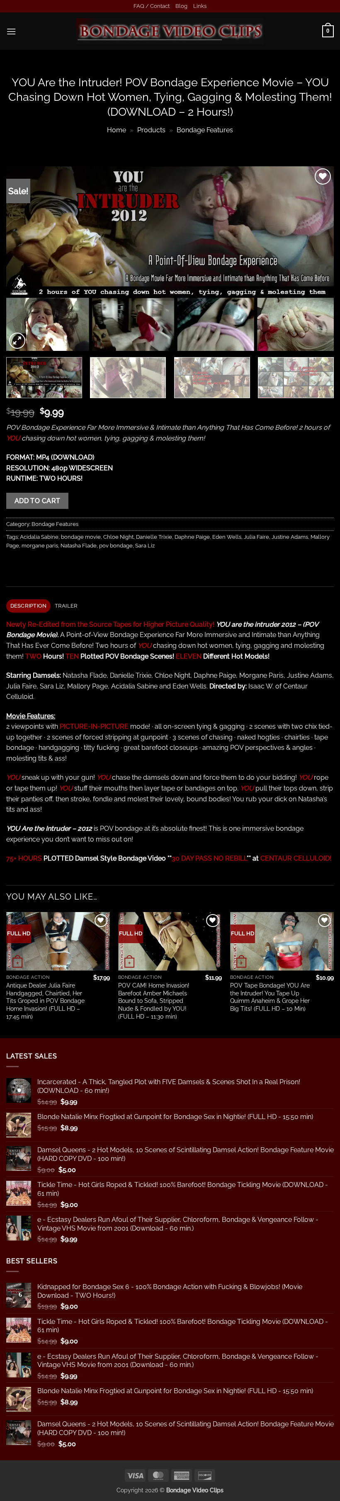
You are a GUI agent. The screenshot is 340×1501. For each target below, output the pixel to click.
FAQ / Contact (152, 6)
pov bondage (116, 546)
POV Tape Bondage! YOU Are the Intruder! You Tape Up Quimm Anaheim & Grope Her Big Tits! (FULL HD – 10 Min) (270, 997)
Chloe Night (118, 537)
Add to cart (38, 501)
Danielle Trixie (154, 537)
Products (151, 130)
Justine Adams (290, 537)
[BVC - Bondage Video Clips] (170, 31)
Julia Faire (256, 537)
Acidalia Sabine (39, 537)
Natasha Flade (79, 546)
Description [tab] (28, 606)
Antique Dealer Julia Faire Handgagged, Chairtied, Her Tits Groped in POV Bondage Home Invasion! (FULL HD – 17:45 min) (45, 1001)
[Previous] (23, 258)
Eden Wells (226, 537)
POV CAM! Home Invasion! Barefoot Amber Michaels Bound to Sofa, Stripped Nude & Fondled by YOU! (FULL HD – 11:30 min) (153, 1001)
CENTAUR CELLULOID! (295, 858)
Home (116, 130)
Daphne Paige (192, 537)
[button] (11, 31)
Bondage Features (205, 130)
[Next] (316, 258)
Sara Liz (145, 546)
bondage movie (81, 537)
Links (199, 6)
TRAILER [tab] (66, 606)
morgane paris (40, 546)
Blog (181, 6)
